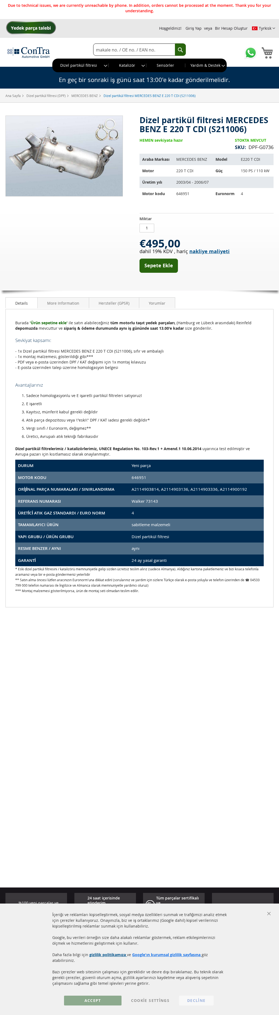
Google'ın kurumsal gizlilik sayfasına (167, 954)
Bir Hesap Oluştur (231, 28)
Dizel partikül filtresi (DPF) (46, 95)
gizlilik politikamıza (108, 954)
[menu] (139, 65)
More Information (63, 303)
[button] (263, 28)
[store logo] (28, 52)
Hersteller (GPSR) (114, 303)
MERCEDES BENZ (85, 95)
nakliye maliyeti (209, 251)
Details (21, 303)
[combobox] (139, 50)
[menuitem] (80, 65)
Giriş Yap (194, 28)
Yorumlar (157, 303)
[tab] (21, 302)
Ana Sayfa (13, 95)
